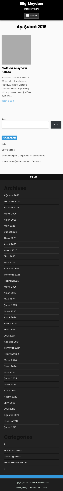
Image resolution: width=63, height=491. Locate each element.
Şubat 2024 (10, 378)
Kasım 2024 (10, 323)
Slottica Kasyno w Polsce (14, 70)
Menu (33, 15)
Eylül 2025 (9, 262)
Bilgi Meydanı (31, 3)
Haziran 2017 (11, 421)
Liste (4, 144)
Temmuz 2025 (12, 274)
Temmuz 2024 (12, 347)
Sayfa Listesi (8, 150)
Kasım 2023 (10, 396)
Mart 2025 (9, 299)
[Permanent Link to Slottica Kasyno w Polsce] (16, 50)
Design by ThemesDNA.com (31, 487)
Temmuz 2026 (12, 201)
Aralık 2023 (10, 390)
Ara (4, 119)
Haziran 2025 (11, 281)
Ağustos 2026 (11, 195)
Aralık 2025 (10, 244)
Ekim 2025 (9, 256)
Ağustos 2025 (11, 268)
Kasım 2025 (10, 250)
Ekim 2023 (9, 403)
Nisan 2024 (10, 366)
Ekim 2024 (10, 329)
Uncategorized (12, 456)
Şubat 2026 (10, 232)
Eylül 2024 (9, 335)
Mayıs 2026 (10, 213)
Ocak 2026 (10, 238)
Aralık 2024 (10, 317)
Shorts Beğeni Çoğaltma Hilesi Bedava (23, 155)
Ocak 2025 (10, 311)
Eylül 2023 (9, 409)
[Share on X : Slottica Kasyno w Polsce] (11, 63)
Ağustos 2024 (12, 342)
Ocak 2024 (10, 384)
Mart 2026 (9, 225)
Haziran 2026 (11, 207)
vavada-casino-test (15, 462)
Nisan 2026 (10, 219)
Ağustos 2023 (11, 415)
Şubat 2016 (10, 427)
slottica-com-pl (13, 450)
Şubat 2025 (10, 305)
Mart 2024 (9, 372)
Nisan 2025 (10, 293)
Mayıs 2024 (10, 360)
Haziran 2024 (11, 354)
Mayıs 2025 (10, 286)
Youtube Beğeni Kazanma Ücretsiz (21, 161)
